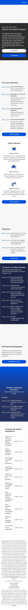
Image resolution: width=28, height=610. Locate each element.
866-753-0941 (15, 577)
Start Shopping (14, 134)
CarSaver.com (7, 569)
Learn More (14, 50)
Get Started (14, 55)
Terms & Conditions (14, 583)
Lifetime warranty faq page (12, 576)
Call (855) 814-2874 (14, 361)
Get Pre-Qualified (14, 586)
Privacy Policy (14, 584)
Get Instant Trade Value (14, 587)
